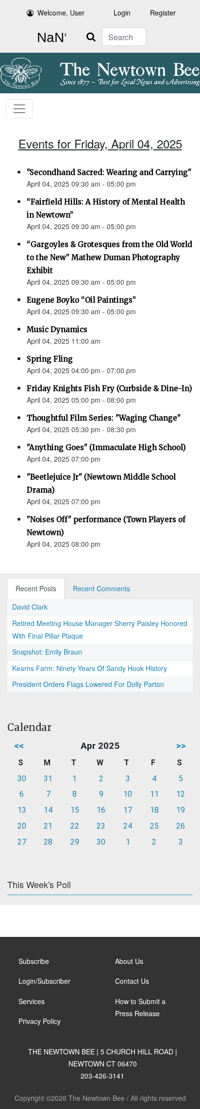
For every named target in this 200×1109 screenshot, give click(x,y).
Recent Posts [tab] (36, 588)
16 (101, 810)
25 (154, 826)
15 (74, 810)
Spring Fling (50, 359)
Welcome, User (60, 12)
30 (21, 778)
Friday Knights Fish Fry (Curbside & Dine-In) (109, 388)
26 (180, 826)
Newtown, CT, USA (49, 38)
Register (163, 12)
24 (127, 826)
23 (101, 826)
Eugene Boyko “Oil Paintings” (81, 300)
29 (74, 841)
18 (154, 810)
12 (180, 794)
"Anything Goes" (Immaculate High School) (106, 447)
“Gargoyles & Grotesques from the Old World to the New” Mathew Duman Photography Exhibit (109, 257)
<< (19, 745)
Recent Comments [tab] (101, 588)
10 (127, 794)
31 (48, 778)
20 (21, 826)
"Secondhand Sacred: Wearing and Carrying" (109, 172)
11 (154, 794)
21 (48, 826)
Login (122, 12)
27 (21, 841)
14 (48, 810)
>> (181, 745)
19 (180, 810)
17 (127, 810)
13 (21, 810)
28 (48, 841)
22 (74, 826)
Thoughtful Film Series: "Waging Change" (104, 418)
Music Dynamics (57, 329)
